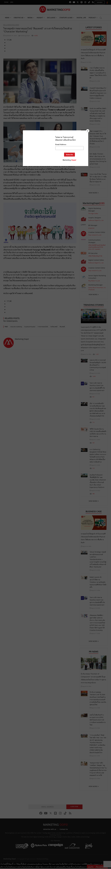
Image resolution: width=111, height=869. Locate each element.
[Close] (87, 130)
